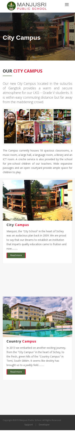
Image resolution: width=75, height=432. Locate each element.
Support (28, 424)
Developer (44, 424)
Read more (16, 255)
